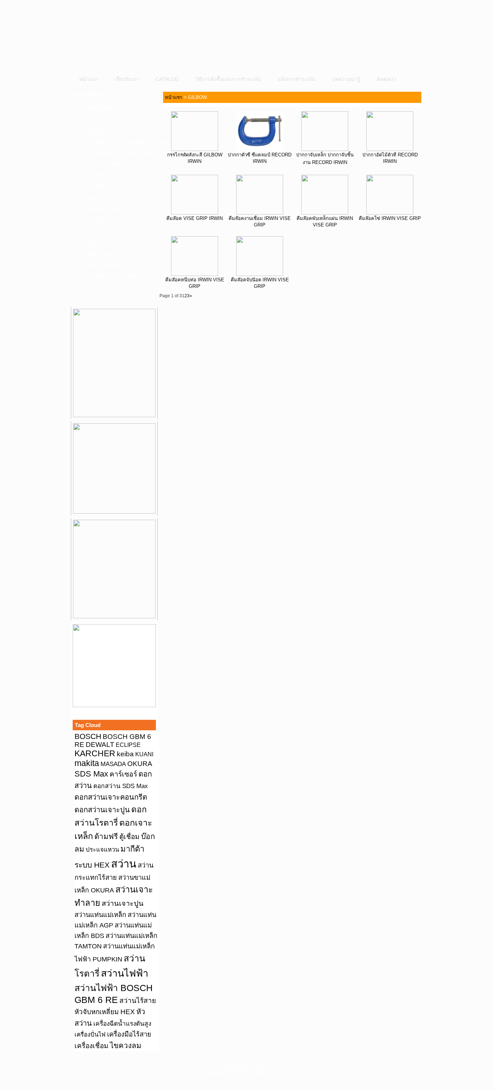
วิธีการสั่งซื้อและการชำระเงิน (228, 79)
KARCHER (94, 753)
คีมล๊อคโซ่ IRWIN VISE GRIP (390, 218)
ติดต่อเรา (387, 79)
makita (86, 763)
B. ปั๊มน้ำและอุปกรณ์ (98, 119)
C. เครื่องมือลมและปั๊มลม (103, 130)
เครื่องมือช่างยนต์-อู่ (97, 253)
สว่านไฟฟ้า (124, 973)
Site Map (283, 1066)
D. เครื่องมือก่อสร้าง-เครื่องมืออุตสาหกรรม (116, 141)
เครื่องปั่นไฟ (90, 1034)
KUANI (144, 754)
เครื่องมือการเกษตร (97, 242)
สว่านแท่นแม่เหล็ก (100, 914)
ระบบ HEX (92, 865)
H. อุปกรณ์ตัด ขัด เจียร (101, 186)
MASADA (113, 763)
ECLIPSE (128, 745)
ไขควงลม (125, 1045)
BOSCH (87, 736)
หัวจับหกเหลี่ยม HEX (104, 1012)
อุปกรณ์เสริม (90, 287)
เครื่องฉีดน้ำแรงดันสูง (122, 1023)
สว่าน (123, 864)
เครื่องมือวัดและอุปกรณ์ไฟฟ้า (108, 276)
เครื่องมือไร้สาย (129, 1034)
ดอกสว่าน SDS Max (120, 786)
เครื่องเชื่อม (91, 1046)
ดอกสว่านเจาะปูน (102, 810)
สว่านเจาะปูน (123, 903)
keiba (125, 754)
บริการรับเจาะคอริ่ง (97, 298)
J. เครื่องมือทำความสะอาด (105, 209)
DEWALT (100, 744)
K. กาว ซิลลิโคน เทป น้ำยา (106, 220)
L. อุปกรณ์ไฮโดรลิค (98, 231)
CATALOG (167, 79)
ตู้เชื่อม (129, 836)
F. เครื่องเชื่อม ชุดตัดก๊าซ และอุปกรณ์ (116, 164)
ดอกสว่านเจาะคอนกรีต (110, 797)
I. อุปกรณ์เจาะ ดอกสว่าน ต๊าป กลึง (114, 197)
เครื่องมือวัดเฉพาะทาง (100, 265)
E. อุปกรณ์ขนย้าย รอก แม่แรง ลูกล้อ (115, 153)
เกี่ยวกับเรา (127, 79)
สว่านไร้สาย (137, 1000)
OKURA (139, 763)
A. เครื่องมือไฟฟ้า (95, 108)
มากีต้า (132, 848)
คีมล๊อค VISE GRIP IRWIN (194, 218)
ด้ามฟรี (106, 836)
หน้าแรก (88, 79)
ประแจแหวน (102, 849)
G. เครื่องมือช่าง (93, 175)
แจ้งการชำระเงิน (296, 79)
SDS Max (91, 773)
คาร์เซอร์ (123, 774)
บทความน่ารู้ (346, 79)
